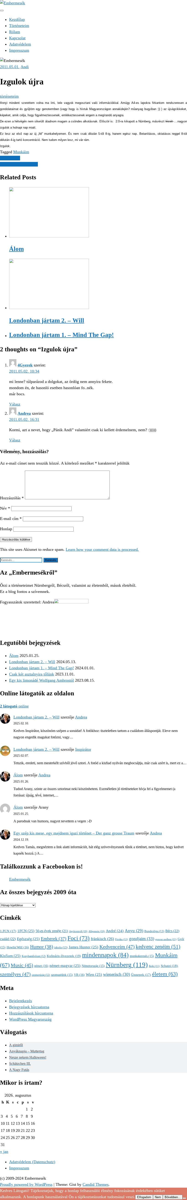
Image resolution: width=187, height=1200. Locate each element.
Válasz (14, 404)
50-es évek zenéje (52, 931)
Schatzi (169, 966)
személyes (15, 974)
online (14, 706)
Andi (25, 67)
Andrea (24, 413)
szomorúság (41, 975)
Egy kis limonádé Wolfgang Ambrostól (41, 680)
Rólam (14, 32)
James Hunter (83, 947)
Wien (94, 974)
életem (165, 974)
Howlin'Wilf (18, 947)
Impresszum (19, 50)
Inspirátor (83, 749)
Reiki (154, 966)
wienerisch (116, 974)
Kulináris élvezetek (64, 956)
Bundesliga (154, 931)
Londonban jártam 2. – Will (32, 661)
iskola (61, 947)
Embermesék (20, 879)
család (8, 939)
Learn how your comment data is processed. (102, 549)
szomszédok (62, 975)
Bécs (172, 931)
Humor (41, 946)
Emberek (53, 938)
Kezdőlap (17, 19)
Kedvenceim (117, 947)
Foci (79, 938)
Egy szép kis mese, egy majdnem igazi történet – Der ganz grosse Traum (73, 833)
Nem (158, 1197)
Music (22, 965)
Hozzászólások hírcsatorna (31, 1013)
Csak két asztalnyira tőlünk (31, 674)
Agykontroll (78, 931)
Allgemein (96, 931)
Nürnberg (127, 964)
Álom (13, 655)
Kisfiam (10, 956)
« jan (4, 1151)
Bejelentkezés (20, 1000)
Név (5, 508)
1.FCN (8, 931)
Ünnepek (141, 975)
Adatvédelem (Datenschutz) (32, 1162)
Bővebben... (173, 1197)
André (115, 931)
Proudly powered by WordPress (26, 1184)
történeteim (9, 96)
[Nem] (184, 1198)
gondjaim (141, 938)
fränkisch (102, 938)
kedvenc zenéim (158, 947)
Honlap (6, 529)
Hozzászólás (12, 498)
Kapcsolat (17, 38)
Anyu (134, 930)
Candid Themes (96, 1184)
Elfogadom (144, 1197)
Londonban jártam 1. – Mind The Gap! (41, 668)
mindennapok (105, 955)
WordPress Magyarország (30, 1019)
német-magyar (65, 965)
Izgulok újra (10, 158)
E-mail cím (11, 518)
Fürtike (121, 939)
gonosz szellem (166, 939)
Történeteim (19, 25)
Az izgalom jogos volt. (19, 164)
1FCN (25, 931)
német (41, 966)
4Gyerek (25, 365)
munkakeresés (142, 956)
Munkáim (21, 152)
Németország (93, 966)
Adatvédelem (20, 44)
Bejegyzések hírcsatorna (29, 1007)
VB (79, 975)
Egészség (28, 939)
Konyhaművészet (34, 956)
